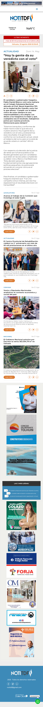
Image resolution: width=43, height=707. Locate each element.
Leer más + (9, 231)
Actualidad (11, 51)
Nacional (8, 336)
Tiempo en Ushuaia (21, 28)
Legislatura (9, 193)
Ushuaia (7, 287)
